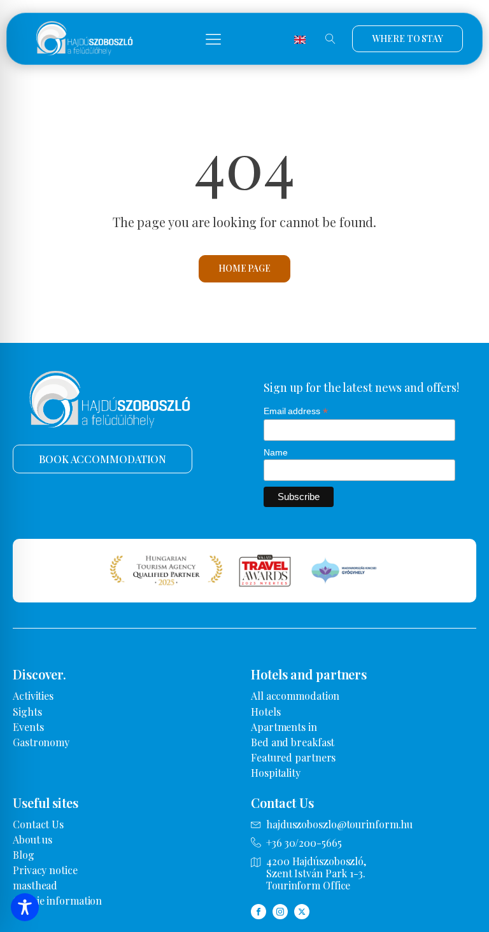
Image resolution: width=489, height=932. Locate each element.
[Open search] (330, 39)
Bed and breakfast (292, 742)
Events (28, 727)
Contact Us (38, 824)
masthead (35, 885)
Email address (296, 411)
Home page (244, 268)
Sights (27, 712)
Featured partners (293, 757)
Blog (23, 855)
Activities (33, 696)
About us (32, 839)
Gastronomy (41, 742)
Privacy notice (45, 870)
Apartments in (284, 727)
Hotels (265, 712)
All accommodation (295, 696)
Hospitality (276, 773)
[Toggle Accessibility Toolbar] (25, 907)
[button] (213, 38)
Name (276, 452)
